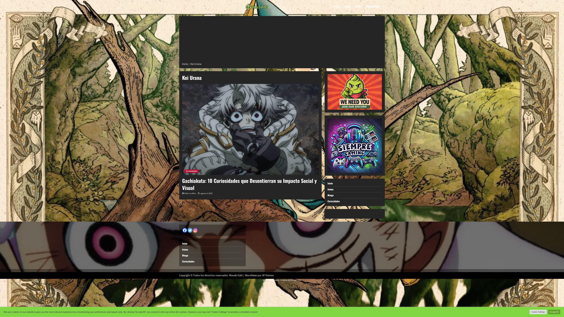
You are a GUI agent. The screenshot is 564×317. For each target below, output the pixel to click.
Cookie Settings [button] (538, 312)
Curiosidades (373, 6)
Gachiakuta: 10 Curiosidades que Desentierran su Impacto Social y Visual (249, 184)
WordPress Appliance (271, 280)
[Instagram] (195, 230)
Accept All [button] (554, 312)
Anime (347, 6)
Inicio (337, 6)
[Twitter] (190, 230)
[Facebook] (184, 230)
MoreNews (251, 275)
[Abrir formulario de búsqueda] (384, 6)
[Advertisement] (282, 40)
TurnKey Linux (295, 280)
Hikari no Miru (190, 193)
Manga (358, 6)
